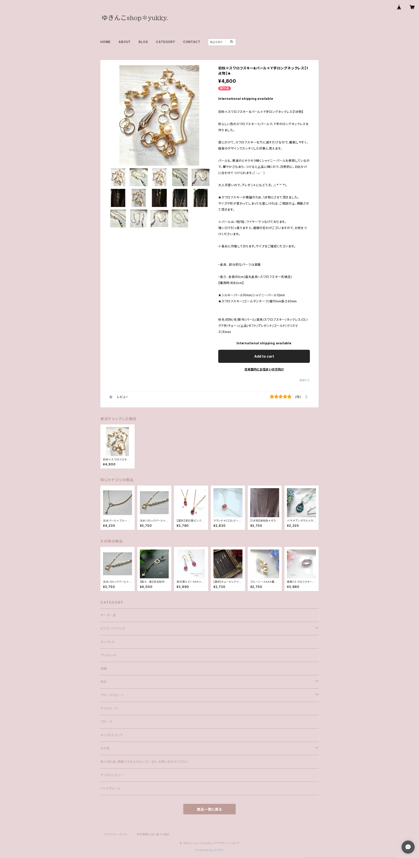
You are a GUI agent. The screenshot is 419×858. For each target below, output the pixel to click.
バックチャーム (110, 788)
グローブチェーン (112, 695)
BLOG (143, 42)
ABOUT (124, 42)
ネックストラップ (111, 735)
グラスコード (109, 708)
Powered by (205, 850)
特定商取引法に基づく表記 (153, 834)
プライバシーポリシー (117, 834)
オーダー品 (108, 615)
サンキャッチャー (111, 775)
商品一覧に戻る (209, 809)
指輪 (103, 668)
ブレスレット (108, 655)
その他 (105, 748)
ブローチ (106, 722)
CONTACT (191, 42)
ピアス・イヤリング (112, 628)
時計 (103, 682)
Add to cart (264, 356)
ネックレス (107, 642)
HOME (105, 42)
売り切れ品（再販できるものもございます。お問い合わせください (144, 761)
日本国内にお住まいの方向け (264, 369)
